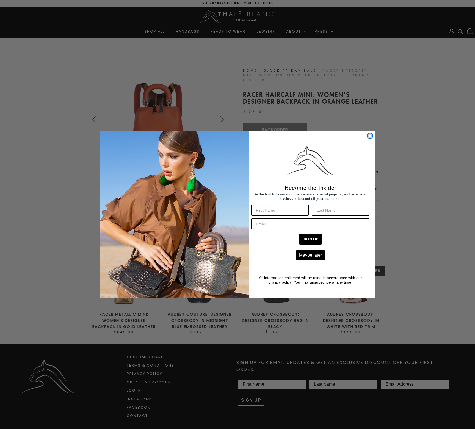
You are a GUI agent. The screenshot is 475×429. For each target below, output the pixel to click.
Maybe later (310, 255)
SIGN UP (310, 239)
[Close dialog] (370, 136)
